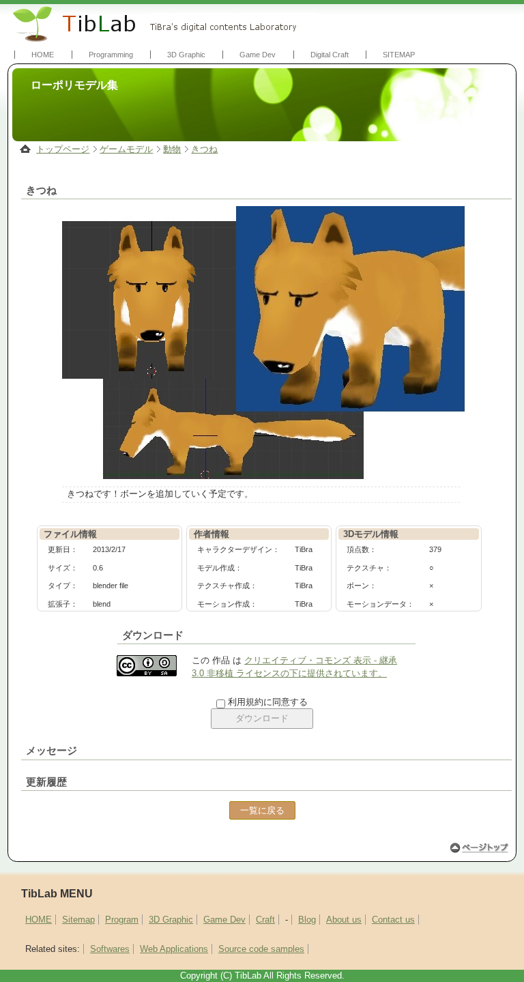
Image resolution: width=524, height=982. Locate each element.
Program (122, 919)
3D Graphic (186, 54)
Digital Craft (329, 54)
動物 (172, 149)
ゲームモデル (126, 149)
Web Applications (174, 949)
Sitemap (78, 919)
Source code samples (261, 949)
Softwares (110, 949)
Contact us (393, 919)
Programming (111, 54)
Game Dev (257, 54)
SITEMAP (399, 54)
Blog (307, 919)
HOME (42, 54)
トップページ (62, 149)
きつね (204, 149)
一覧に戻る (262, 810)
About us (344, 919)
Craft (265, 919)
